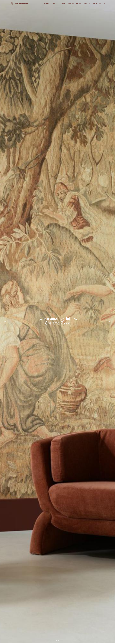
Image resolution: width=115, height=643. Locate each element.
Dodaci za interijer (89, 3)
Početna (46, 3)
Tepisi (78, 3)
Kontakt (102, 3)
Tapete (61, 3)
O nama (54, 3)
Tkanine (70, 3)
